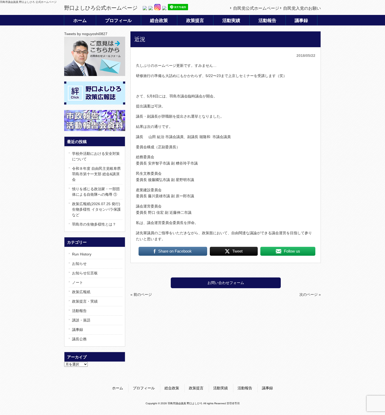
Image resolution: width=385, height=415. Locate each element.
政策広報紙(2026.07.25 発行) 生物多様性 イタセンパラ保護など (96, 209)
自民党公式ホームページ (256, 8)
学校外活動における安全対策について (96, 156)
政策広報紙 (81, 292)
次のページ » (310, 294)
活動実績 (220, 388)
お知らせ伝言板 (85, 273)
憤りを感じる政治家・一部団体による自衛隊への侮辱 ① (96, 191)
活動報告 (79, 311)
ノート (77, 282)
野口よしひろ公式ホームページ (101, 8)
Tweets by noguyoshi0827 (85, 34)
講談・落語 (81, 320)
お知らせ (79, 263)
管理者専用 (233, 403)
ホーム (117, 388)
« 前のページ (141, 294)
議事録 (77, 329)
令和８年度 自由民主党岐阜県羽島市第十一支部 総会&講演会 (96, 174)
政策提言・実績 (85, 301)
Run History (81, 254)
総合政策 (171, 388)
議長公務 (79, 339)
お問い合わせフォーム (225, 283)
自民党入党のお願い (302, 8)
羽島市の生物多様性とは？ (94, 224)
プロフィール (144, 388)
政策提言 (196, 388)
